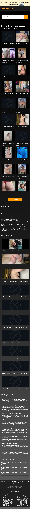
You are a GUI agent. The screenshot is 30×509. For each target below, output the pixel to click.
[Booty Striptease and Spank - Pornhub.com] (8, 174)
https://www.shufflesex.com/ (8, 499)
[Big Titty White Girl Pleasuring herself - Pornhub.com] (22, 157)
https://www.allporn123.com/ (22, 499)
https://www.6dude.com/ (7, 496)
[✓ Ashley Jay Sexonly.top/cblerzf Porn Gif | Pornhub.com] (8, 124)
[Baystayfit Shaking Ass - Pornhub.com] (22, 58)
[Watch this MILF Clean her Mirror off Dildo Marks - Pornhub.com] (8, 157)
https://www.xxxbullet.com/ (7, 501)
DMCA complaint (5, 230)
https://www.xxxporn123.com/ (8, 503)
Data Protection (25, 481)
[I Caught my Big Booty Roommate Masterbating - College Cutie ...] (22, 41)
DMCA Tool (17, 482)
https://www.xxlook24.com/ (7, 505)
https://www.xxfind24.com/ (7, 504)
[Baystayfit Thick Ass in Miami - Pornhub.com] (22, 124)
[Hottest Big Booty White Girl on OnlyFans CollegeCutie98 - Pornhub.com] (22, 91)
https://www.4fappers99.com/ (8, 494)
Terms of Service (18, 481)
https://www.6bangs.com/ (7, 495)
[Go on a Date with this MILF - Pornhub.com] (8, 91)
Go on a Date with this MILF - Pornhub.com (11, 93)
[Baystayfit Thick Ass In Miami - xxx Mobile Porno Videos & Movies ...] (22, 107)
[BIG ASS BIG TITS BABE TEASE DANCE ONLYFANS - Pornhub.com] (22, 74)
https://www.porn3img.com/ (22, 503)
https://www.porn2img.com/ (22, 502)
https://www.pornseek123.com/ (22, 496)
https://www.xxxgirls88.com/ (22, 493)
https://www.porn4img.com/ (22, 504)
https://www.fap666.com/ (7, 497)
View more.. (15, 199)
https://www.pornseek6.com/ (22, 497)
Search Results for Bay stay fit (8, 43)
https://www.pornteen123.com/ (22, 498)
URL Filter (12, 482)
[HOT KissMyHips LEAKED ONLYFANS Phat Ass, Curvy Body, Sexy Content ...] (8, 58)
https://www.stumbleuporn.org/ (22, 505)
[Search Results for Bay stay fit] (8, 41)
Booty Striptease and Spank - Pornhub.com (11, 176)
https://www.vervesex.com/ (7, 500)
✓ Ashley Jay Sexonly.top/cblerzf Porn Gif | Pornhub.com (14, 126)
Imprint (12, 481)
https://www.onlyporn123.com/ (22, 500)
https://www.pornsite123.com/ (8, 498)
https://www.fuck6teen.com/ (22, 495)
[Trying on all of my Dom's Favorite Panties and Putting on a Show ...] (8, 190)
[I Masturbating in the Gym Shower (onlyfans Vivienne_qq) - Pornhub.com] (8, 141)
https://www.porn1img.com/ (22, 501)
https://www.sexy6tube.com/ (22, 494)
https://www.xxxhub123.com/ (8, 502)
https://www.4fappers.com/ (7, 493)
